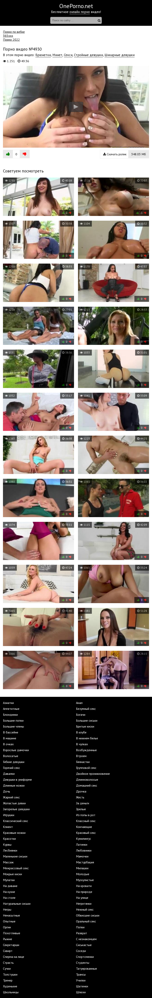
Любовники (83, 850)
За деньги (82, 803)
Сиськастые (84, 945)
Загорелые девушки (16, 809)
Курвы (7, 844)
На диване (10, 886)
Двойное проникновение (93, 774)
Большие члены (13, 726)
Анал (79, 703)
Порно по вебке (14, 32)
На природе (84, 892)
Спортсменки (85, 957)
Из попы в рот (85, 815)
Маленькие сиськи (15, 856)
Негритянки (83, 903)
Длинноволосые (87, 779)
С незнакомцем (86, 939)
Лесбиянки (10, 850)
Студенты (82, 963)
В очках (8, 744)
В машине (9, 738)
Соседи (81, 951)
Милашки (82, 868)
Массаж (8, 862)
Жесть (80, 797)
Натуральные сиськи (16, 903)
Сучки (7, 968)
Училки (81, 980)
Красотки (9, 839)
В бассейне (10, 732)
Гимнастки (83, 762)
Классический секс (15, 821)
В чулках (82, 744)
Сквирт (7, 951)
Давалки (9, 774)
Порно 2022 (11, 40)
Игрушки (8, 815)
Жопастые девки (14, 803)
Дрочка (81, 791)
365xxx (8, 36)
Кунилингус (83, 839)
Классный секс (86, 821)
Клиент (8, 827)
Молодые (82, 874)
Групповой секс (86, 768)
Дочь (6, 791)
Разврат (81, 933)
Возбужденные (86, 750)
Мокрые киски (12, 874)
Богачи (80, 715)
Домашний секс (86, 785)
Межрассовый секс (16, 868)
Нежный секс (85, 909)
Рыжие (7, 939)
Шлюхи (81, 992)
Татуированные (86, 968)
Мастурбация (85, 862)
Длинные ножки (14, 785)
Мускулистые (85, 880)
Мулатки (9, 880)
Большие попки (13, 720)
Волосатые (10, 756)
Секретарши (11, 945)
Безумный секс (86, 709)
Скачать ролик (126, 154)
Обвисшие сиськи (87, 915)
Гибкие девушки (13, 762)
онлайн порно (79, 12)
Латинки (81, 844)
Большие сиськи (86, 720)
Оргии (7, 927)
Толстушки (10, 974)
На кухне (9, 892)
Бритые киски (85, 726)
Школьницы (11, 992)
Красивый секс (86, 833)
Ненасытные (11, 915)
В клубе (81, 732)
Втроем (81, 756)
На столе (9, 898)
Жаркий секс (11, 797)
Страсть (8, 963)
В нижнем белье (87, 738)
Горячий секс (11, 768)
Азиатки (8, 703)
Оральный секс (86, 921)
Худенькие (10, 986)
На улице (82, 898)
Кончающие (84, 827)
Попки (80, 927)
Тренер (7, 980)
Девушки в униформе (17, 779)
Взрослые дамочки (16, 750)
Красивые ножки (14, 833)
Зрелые (81, 809)
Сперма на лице (13, 957)
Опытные (9, 921)
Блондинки (10, 715)
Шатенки (82, 986)
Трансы (81, 974)
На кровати (84, 886)
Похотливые (11, 933)
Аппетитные (11, 709)
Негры (7, 909)
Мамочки (82, 856)
